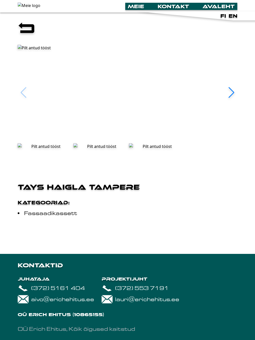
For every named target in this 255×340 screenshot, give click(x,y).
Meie (136, 6)
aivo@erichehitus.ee (62, 299)
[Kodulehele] (67, 6)
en (233, 16)
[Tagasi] (127, 28)
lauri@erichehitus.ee (147, 299)
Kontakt (173, 6)
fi (223, 16)
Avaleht (218, 6)
